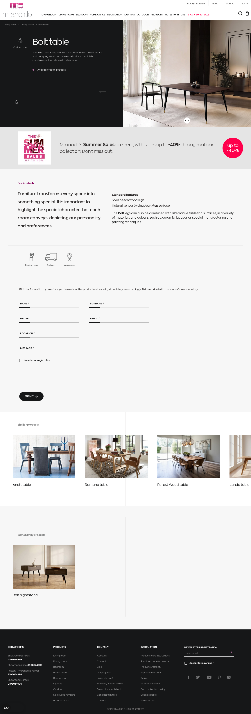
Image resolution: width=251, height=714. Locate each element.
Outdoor (57, 689)
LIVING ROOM (49, 15)
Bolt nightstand (25, 595)
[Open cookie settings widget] (13, 707)
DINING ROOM (66, 15)
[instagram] (229, 677)
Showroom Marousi (18, 680)
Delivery (145, 678)
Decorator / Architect (109, 689)
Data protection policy (153, 689)
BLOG (215, 4)
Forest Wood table (172, 484)
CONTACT (231, 4)
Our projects (104, 673)
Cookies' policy (149, 695)
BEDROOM (82, 15)
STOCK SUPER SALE (198, 15)
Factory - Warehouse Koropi (23, 671)
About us (102, 656)
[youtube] (209, 677)
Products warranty (151, 667)
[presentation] (103, 92)
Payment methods (151, 673)
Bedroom (58, 667)
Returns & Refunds (150, 684)
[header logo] (17, 10)
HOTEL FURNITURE (175, 15)
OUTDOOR (142, 15)
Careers (101, 700)
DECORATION (114, 15)
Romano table (96, 484)
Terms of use (148, 700)
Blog (99, 667)
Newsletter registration (37, 360)
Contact (101, 661)
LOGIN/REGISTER (196, 4)
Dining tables (27, 25)
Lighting (57, 684)
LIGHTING (129, 15)
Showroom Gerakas (19, 656)
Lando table (239, 484)
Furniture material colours (155, 661)
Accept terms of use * (201, 663)
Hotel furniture (61, 700)
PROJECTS (157, 15)
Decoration (59, 678)
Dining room (10, 25)
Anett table (22, 484)
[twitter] (198, 677)
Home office (60, 673)
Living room (59, 656)
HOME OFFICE (97, 15)
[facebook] (188, 677)
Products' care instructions (155, 656)
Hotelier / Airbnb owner (110, 684)
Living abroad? (105, 678)
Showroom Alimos (18, 665)
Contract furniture (107, 695)
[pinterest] (219, 677)
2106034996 (15, 659)
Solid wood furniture (64, 695)
